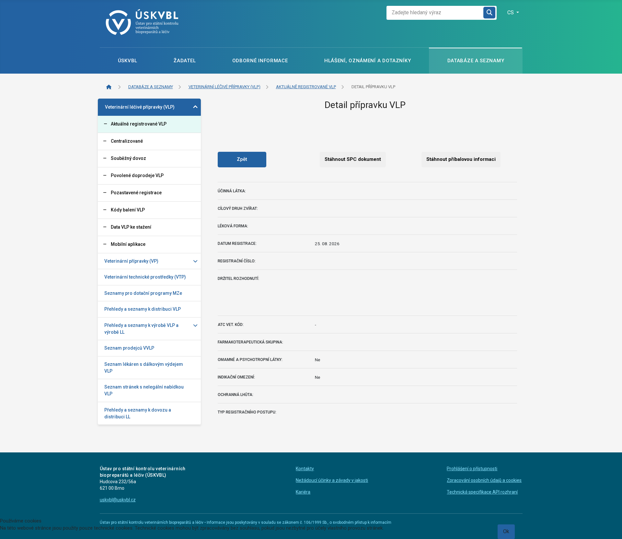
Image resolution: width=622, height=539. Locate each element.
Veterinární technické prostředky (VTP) (145, 277)
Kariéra (303, 492)
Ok (506, 531)
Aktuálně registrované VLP (139, 123)
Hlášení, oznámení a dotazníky (367, 61)
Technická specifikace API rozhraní (482, 492)
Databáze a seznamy (475, 61)
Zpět (242, 159)
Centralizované (127, 141)
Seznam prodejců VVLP (129, 348)
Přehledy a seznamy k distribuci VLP (142, 309)
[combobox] (435, 13)
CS (511, 12)
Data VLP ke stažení (131, 227)
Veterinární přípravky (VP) (131, 261)
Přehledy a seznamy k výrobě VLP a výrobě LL (141, 329)
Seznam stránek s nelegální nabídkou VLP (144, 390)
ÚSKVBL (127, 61)
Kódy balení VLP (128, 209)
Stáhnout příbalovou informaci (461, 159)
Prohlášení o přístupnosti (472, 468)
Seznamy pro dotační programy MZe (143, 293)
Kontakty (305, 468)
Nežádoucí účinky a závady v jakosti (332, 480)
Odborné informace (260, 61)
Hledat (489, 13)
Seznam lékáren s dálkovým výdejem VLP (143, 368)
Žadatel (185, 61)
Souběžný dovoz (128, 158)
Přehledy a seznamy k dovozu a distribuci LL (137, 413)
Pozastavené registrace (136, 192)
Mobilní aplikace (128, 244)
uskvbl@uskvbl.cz (118, 499)
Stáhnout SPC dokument (353, 159)
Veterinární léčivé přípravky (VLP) (140, 107)
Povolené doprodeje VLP (137, 175)
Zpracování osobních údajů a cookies (484, 480)
